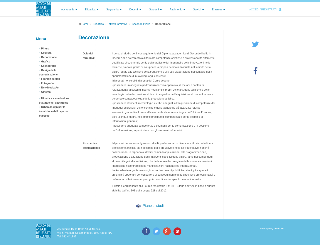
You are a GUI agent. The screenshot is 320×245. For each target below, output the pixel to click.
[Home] (43, 9)
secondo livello (141, 24)
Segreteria (112, 9)
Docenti (134, 9)
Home (85, 24)
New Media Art (50, 87)
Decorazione (49, 57)
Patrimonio (176, 9)
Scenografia (48, 65)
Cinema (46, 91)
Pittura (45, 48)
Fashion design (50, 78)
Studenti (154, 9)
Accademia (68, 9)
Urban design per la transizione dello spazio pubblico (53, 111)
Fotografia (47, 83)
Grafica (45, 61)
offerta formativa (118, 24)
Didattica (90, 9)
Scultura (46, 52)
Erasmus (217, 9)
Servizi (197, 9)
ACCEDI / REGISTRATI (262, 9)
